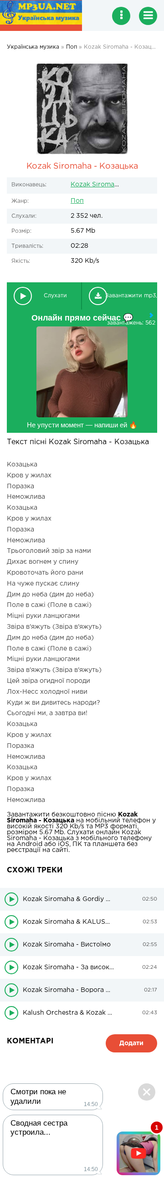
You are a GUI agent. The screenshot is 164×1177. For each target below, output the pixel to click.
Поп (77, 201)
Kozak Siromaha (96, 184)
